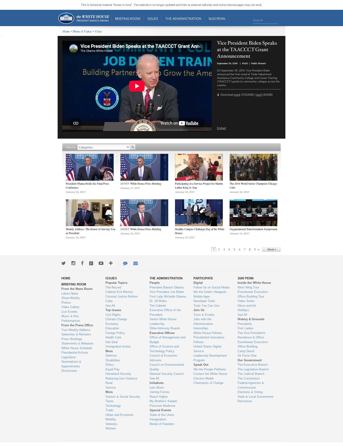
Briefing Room (127, 19)
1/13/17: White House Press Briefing (140, 229)
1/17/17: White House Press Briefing (140, 183)
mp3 (259, 94)
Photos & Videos (82, 32)
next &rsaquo (271, 249)
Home (83, 18)
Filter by (71, 147)
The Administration (183, 19)
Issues (152, 19)
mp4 (237, 94)
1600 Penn (216, 19)
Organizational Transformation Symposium (253, 229)
